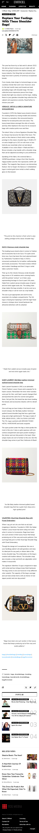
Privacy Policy (7, 830)
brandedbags (16, 657)
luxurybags (27, 655)
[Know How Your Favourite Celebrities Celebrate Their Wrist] (32, 776)
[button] (32, 829)
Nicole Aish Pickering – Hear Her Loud (24, 702)
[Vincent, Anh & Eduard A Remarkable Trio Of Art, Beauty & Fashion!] (6, 714)
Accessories (6, 14)
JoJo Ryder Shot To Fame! (20, 737)
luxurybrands (6, 657)
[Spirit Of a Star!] (6, 726)
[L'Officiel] (20, 2)
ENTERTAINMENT (23, 699)
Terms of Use (18, 830)
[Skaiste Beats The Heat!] (32, 757)
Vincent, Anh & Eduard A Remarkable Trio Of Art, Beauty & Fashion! (24, 715)
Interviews (15, 699)
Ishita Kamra (7, 758)
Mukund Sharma (8, 782)
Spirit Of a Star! (17, 725)
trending (19, 655)
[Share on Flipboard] (10, 35)
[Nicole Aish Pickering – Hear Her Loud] (6, 702)
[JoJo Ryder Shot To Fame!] (6, 738)
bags (3, 655)
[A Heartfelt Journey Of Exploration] (32, 766)
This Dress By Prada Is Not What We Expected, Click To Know (13, 789)
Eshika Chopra (10, 28)
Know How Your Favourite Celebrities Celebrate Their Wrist (13, 776)
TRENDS (12, 14)
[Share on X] (6, 35)
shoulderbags (11, 655)
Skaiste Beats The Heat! (12, 755)
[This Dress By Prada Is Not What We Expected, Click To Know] (32, 789)
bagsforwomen (27, 657)
